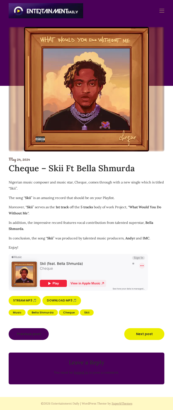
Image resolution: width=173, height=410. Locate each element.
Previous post (29, 334)
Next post (144, 334)
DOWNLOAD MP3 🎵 (62, 300)
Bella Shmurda (43, 312)
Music (17, 312)
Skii (86, 312)
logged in (81, 372)
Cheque (69, 312)
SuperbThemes (122, 403)
